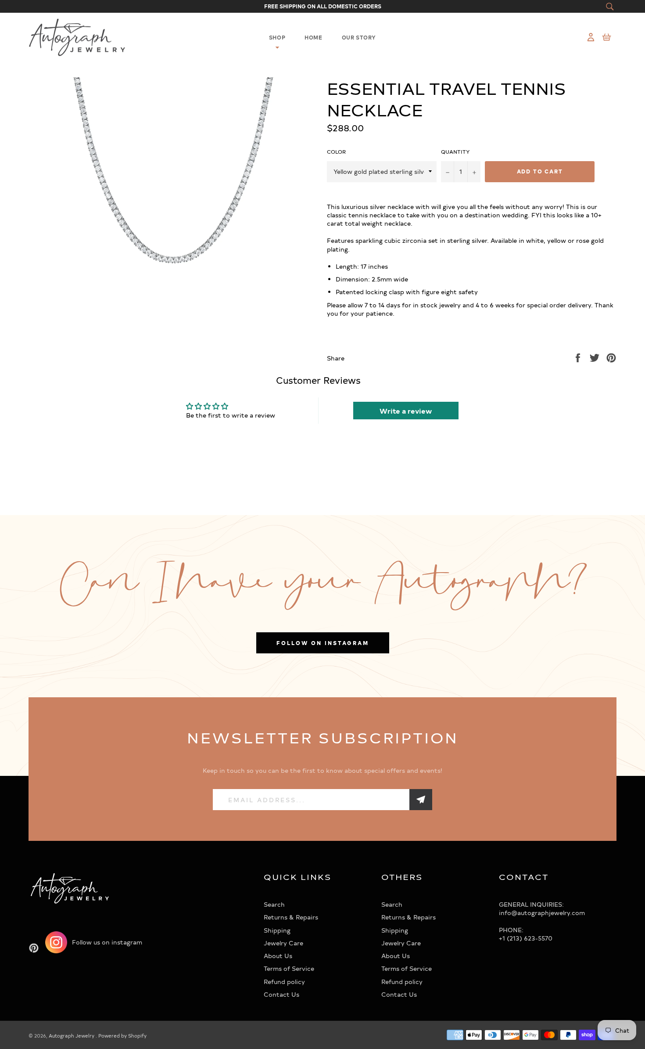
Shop (277, 37)
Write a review (406, 410)
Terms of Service (289, 968)
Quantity (455, 151)
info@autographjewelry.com (542, 912)
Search (274, 904)
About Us (278, 956)
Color (336, 151)
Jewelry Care (283, 943)
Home (313, 37)
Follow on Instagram (322, 642)
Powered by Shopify (122, 1035)
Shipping (277, 930)
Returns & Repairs (291, 917)
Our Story (359, 37)
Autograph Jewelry (72, 1035)
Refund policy (284, 981)
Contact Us (281, 994)
